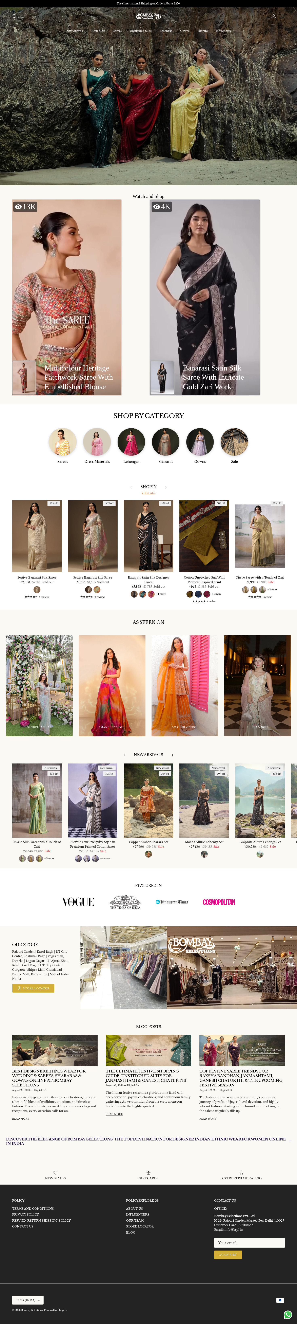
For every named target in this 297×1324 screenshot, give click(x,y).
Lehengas (166, 31)
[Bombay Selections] (148, 16)
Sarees (117, 31)
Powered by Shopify (55, 1310)
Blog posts (148, 1027)
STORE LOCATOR (140, 1226)
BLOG (130, 1232)
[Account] (273, 16)
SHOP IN (148, 487)
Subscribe (228, 1254)
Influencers (223, 31)
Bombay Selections (32, 1310)
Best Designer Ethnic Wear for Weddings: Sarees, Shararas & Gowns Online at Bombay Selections (48, 1078)
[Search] (14, 16)
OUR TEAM (135, 1220)
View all (149, 493)
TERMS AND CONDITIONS (33, 1208)
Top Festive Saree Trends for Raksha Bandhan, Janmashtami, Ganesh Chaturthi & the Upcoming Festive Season (240, 1078)
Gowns (185, 31)
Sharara (203, 31)
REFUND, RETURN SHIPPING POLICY (41, 1220)
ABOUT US (134, 1208)
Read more (20, 1119)
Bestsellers (98, 31)
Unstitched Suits (141, 31)
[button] (66, 297)
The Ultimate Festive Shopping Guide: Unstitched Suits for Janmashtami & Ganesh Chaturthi (146, 1076)
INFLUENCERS (137, 1214)
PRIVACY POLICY (25, 1214)
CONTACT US (22, 1226)
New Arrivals (74, 31)
